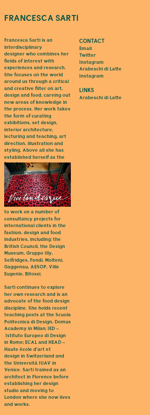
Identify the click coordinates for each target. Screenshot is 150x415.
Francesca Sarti (41, 19)
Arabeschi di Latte (100, 98)
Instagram (91, 62)
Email (85, 49)
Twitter (87, 55)
